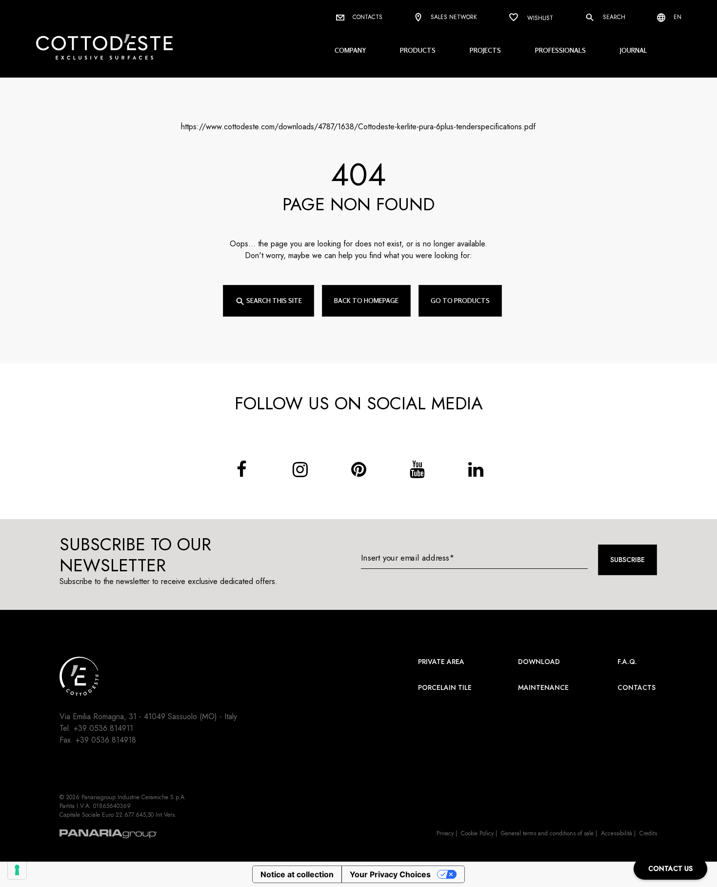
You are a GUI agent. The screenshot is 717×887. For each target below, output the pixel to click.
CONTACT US (670, 868)
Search (613, 17)
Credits (648, 833)
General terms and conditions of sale (547, 833)
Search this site (273, 300)
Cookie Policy (477, 833)
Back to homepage (366, 300)
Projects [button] (485, 50)
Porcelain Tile (445, 687)
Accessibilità (616, 833)
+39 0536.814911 (103, 728)
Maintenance (543, 687)
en (676, 17)
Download (539, 661)
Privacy (445, 833)
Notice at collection (297, 874)
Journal (633, 50)
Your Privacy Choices (390, 874)
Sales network (453, 17)
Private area (441, 661)
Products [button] (418, 50)
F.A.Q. (627, 661)
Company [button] (350, 50)
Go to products (460, 300)
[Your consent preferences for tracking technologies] (17, 870)
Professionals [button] (560, 50)
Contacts (366, 17)
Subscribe (627, 559)
